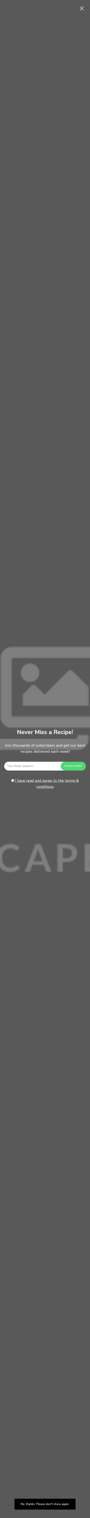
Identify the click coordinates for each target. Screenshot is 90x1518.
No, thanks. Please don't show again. (45, 1504)
